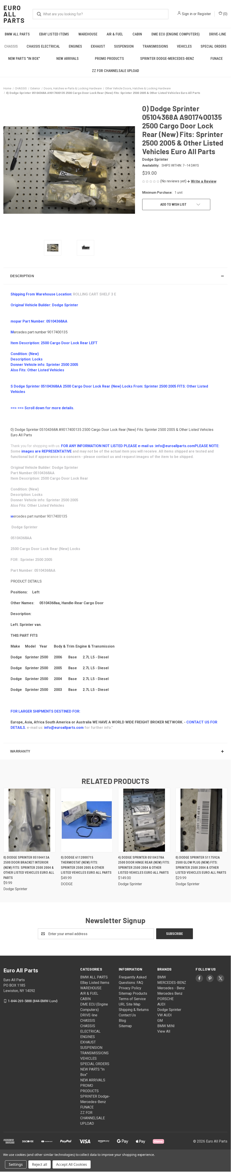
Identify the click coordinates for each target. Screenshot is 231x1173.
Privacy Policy (130, 988)
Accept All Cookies (71, 1164)
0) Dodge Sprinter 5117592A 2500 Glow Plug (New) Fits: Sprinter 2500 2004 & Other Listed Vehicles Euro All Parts (201, 865)
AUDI (161, 1004)
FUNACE (216, 58)
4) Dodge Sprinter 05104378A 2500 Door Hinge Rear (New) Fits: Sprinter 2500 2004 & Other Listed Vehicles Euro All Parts (144, 865)
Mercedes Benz (170, 993)
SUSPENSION (124, 46)
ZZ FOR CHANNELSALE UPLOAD (115, 71)
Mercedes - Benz (171, 988)
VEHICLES (184, 46)
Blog (122, 1020)
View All (163, 1031)
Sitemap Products (133, 993)
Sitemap (125, 1026)
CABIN (137, 34)
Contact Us (127, 1015)
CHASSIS (11, 46)
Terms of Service (132, 999)
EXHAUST (98, 46)
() (224, 14)
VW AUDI (164, 1015)
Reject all (39, 1164)
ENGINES (75, 46)
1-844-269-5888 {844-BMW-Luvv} (32, 1001)
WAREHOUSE (87, 34)
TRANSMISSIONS (155, 46)
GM (160, 1020)
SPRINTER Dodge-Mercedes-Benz (167, 58)
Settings (16, 1164)
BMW (161, 977)
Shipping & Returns (134, 1010)
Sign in (187, 14)
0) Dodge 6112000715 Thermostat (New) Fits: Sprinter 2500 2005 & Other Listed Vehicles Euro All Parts (86, 865)
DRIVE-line (217, 34)
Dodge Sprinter (169, 1010)
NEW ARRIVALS (67, 58)
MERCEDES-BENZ (171, 982)
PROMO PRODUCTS (109, 58)
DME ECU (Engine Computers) (175, 34)
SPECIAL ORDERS (213, 46)
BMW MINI (166, 1026)
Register (204, 14)
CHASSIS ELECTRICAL (43, 46)
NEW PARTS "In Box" (24, 58)
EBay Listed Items (54, 34)
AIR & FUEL (115, 34)
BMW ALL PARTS (17, 34)
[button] (201, 181)
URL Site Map (129, 1004)
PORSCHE (165, 999)
